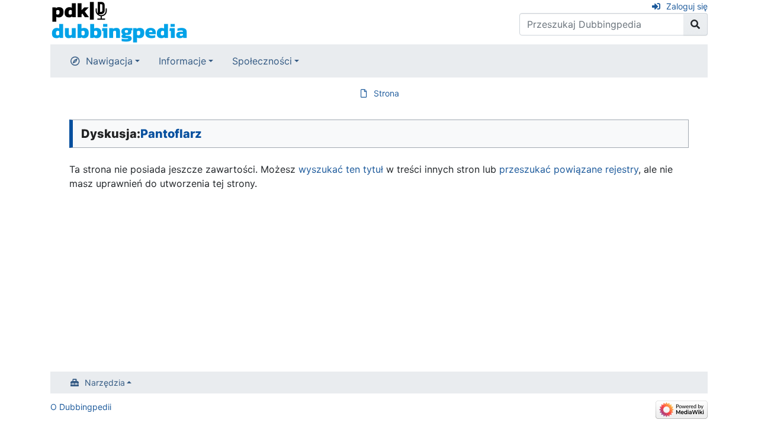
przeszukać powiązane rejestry (568, 169)
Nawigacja (109, 61)
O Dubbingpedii (80, 407)
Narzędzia (105, 382)
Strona (386, 93)
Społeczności (262, 61)
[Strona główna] (119, 21)
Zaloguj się (687, 6)
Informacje (182, 61)
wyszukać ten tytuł (340, 169)
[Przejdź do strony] (695, 24)
